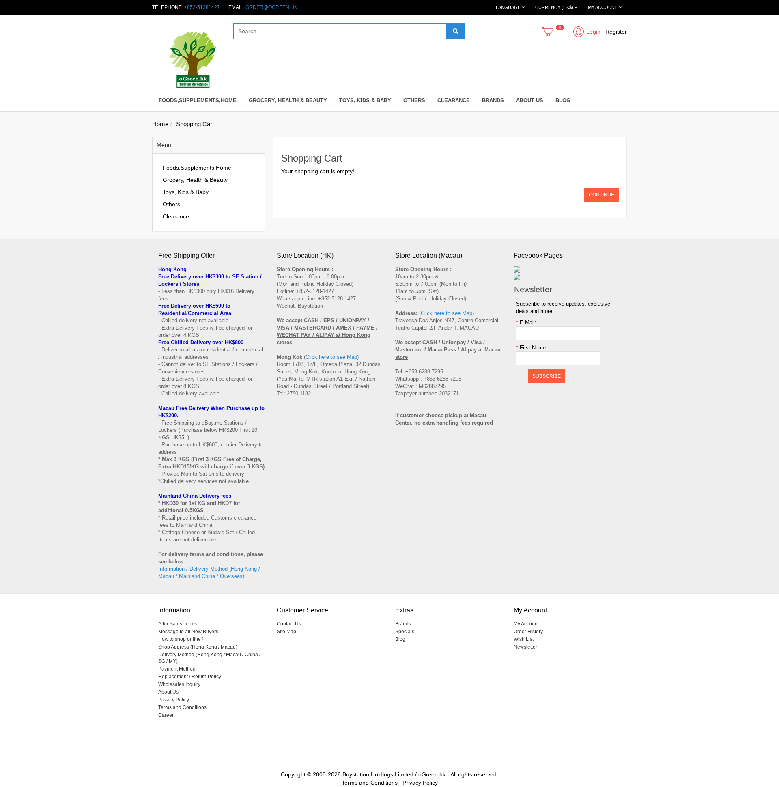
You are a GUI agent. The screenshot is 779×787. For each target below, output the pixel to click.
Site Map (286, 631)
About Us (529, 100)
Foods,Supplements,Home (198, 100)
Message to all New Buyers (188, 631)
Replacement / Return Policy (189, 676)
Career (166, 715)
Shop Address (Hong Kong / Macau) (197, 647)
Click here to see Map (331, 357)
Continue (601, 195)
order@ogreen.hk (271, 7)
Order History (528, 631)
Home (160, 124)
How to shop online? (181, 639)
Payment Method (177, 669)
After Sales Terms (177, 624)
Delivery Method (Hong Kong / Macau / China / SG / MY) (209, 658)
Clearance (453, 100)
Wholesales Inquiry (179, 684)
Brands (493, 100)
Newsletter (525, 647)
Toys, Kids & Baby (365, 100)
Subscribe (546, 376)
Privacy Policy (173, 700)
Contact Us (289, 624)
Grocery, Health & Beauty (288, 100)
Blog (562, 100)
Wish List (524, 639)
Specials (404, 631)
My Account (526, 624)
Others (414, 100)
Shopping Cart (195, 124)
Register (616, 31)
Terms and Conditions (182, 707)
